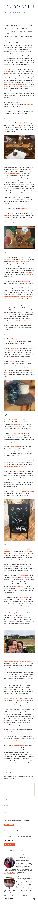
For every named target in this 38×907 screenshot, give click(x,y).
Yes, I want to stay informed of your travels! (16, 820)
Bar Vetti (20, 127)
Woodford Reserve (18, 84)
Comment (7, 782)
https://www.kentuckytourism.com (14, 732)
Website (6, 812)
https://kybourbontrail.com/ (12, 741)
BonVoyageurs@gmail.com (11, 873)
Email (6, 805)
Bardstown (22, 577)
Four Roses (22, 208)
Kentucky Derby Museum (11, 661)
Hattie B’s (16, 424)
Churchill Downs (26, 661)
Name (6, 799)
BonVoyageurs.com (18, 745)
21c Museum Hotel (18, 299)
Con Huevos (15, 339)
